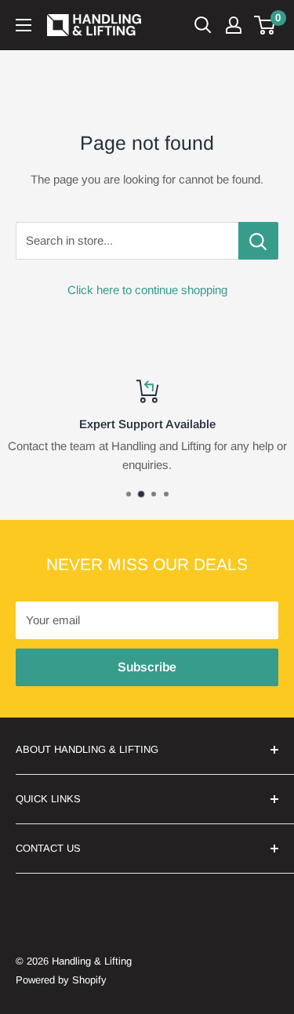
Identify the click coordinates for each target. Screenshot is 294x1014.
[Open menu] (23, 25)
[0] (265, 25)
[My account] (233, 25)
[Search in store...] (258, 241)
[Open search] (203, 25)
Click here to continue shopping (147, 289)
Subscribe (147, 667)
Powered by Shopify (61, 980)
